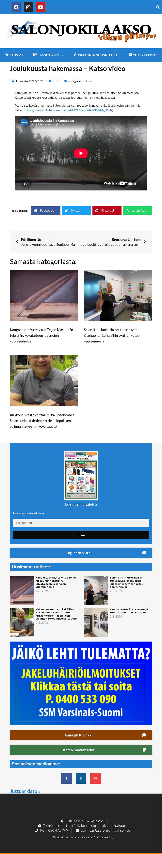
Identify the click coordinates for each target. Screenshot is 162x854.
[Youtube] (40, 7)
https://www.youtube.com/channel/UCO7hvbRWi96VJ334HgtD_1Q (68, 110)
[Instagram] (28, 7)
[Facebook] (16, 7)
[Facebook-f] (66, 778)
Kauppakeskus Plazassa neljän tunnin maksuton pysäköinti (130, 611)
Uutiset (88, 81)
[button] (81, 553)
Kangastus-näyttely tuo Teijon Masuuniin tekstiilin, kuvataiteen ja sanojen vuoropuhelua (41, 335)
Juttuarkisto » (25, 791)
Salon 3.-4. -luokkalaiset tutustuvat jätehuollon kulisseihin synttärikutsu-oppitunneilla (112, 335)
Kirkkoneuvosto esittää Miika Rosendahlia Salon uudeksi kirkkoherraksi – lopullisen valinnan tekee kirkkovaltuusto (42, 420)
